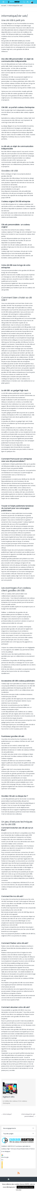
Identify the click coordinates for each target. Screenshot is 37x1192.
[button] (18, 1161)
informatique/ (6, 1114)
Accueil (3, 5)
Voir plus (18, 1190)
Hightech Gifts (8, 1097)
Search (24, 2)
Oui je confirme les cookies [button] (25, 1187)
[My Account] (28, 2)
